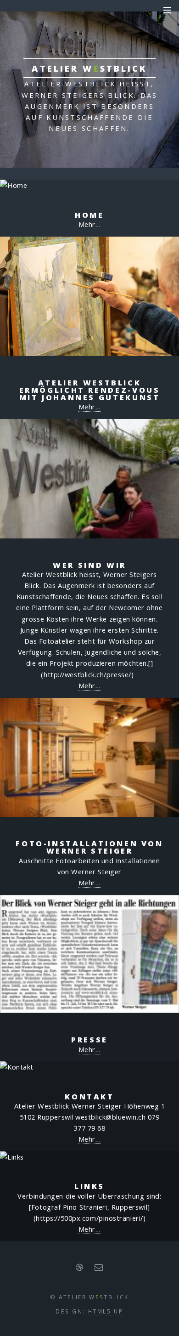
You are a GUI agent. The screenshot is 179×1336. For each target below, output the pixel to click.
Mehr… (89, 224)
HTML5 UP (105, 1311)
